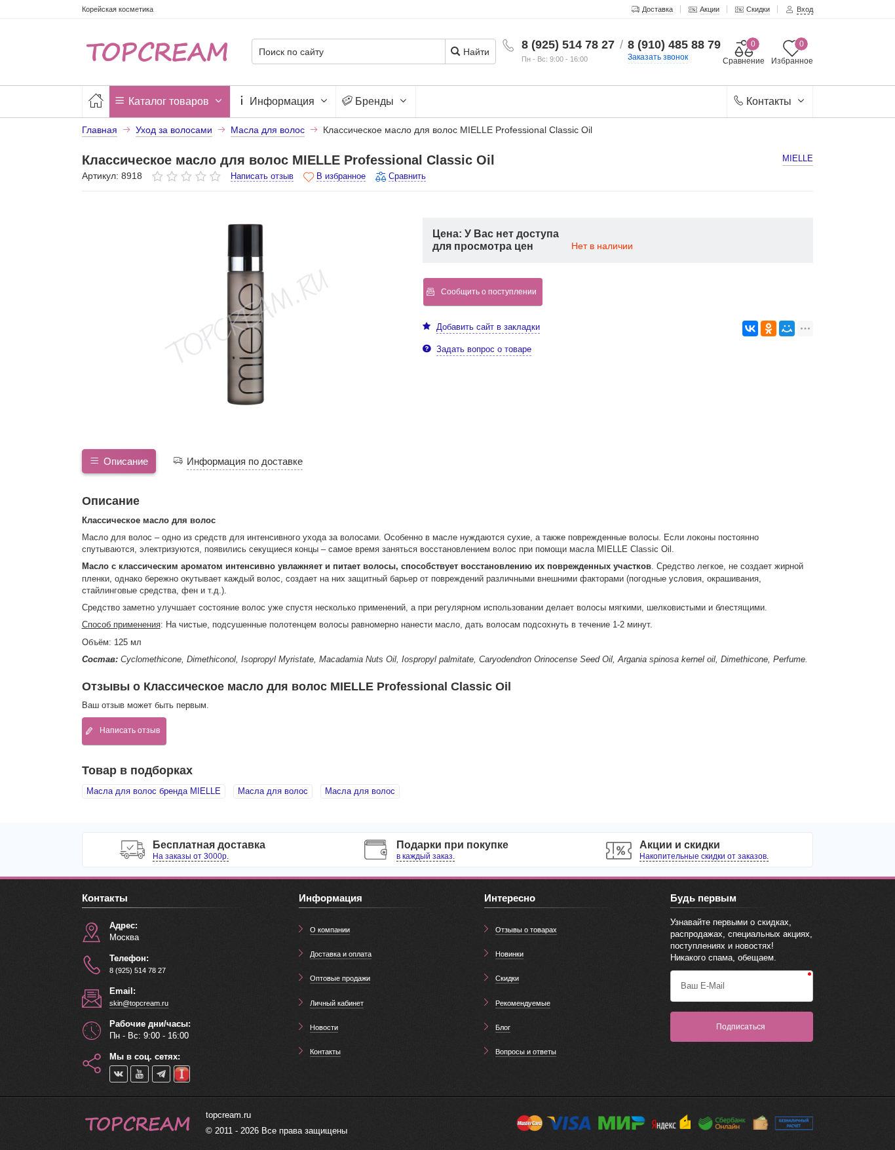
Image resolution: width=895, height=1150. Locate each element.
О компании (330, 930)
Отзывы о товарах (526, 930)
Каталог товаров (169, 101)
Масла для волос (273, 791)
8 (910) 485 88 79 (674, 44)
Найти (475, 52)
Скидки (507, 978)
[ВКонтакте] (750, 328)
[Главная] (96, 101)
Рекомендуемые (522, 1003)
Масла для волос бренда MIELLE (153, 791)
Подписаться (740, 1026)
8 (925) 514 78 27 (568, 44)
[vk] (118, 1073)
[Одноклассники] (768, 328)
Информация (282, 101)
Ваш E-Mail (703, 986)
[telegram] (161, 1073)
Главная (99, 130)
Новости (324, 1027)
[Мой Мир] (787, 328)
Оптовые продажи (340, 978)
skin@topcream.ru (138, 1003)
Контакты (769, 101)
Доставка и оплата (340, 954)
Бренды (374, 101)
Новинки (509, 954)
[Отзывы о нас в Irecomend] (182, 1073)
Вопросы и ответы (525, 1052)
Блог (502, 1027)
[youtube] (139, 1073)
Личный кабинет (337, 1003)
